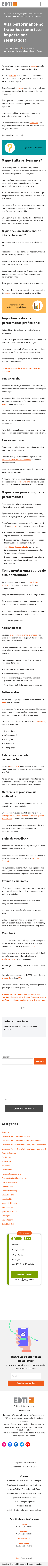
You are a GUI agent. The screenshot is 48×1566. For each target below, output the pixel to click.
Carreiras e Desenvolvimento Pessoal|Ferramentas (21, 1140)
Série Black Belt (8, 1224)
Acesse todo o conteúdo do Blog (24, 1467)
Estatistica (6, 1165)
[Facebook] (10, 1444)
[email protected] (26, 1558)
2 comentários (9, 51)
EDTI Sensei (6, 1161)
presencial (6, 978)
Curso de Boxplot (24, 1506)
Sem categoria (7, 1220)
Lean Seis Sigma (8, 1195)
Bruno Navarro (29, 48)
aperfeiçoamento (8, 959)
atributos (13, 526)
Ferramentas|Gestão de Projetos (14, 1178)
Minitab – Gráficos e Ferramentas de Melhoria (24, 1510)
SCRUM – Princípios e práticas (24, 1501)
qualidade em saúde (9, 1211)
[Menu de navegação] (43, 4)
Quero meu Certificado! (24, 1108)
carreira (34, 66)
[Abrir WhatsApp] (6, 1560)
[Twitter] (22, 1444)
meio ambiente (24, 482)
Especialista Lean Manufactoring (24, 1497)
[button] (24, 1233)
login (22, 1026)
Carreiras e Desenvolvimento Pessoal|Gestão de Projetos (24, 1145)
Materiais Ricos (7, 1199)
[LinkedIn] (16, 1444)
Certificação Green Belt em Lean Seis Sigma (24, 1485)
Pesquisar (5, 1057)
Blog (22, 14)
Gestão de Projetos (9, 1182)
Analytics (5, 1132)
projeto (32, 946)
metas (4, 702)
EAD (19, 978)
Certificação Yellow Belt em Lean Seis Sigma (24, 1481)
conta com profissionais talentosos (23, 635)
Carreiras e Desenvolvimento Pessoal (29, 51)
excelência (34, 123)
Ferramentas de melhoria (11, 1174)
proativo (21, 88)
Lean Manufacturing (9, 1190)
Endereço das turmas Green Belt (24, 1462)
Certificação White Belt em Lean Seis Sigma (24, 1493)
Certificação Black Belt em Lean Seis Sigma (24, 1489)
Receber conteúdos (26, 1383)
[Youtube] (27, 1444)
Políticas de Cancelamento (24, 1406)
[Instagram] (4, 1444)
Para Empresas (7, 1207)
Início (17, 14)
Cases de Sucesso (9, 1153)
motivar (5, 404)
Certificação (6, 1157)
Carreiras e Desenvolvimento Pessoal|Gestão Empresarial (24, 1149)
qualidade (12, 75)
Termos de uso (24, 1410)
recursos (7, 293)
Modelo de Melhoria (9, 1203)
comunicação (14, 766)
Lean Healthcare (8, 1186)
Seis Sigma (6, 1215)
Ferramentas (7, 1170)
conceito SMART (39, 721)
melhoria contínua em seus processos (16, 460)
